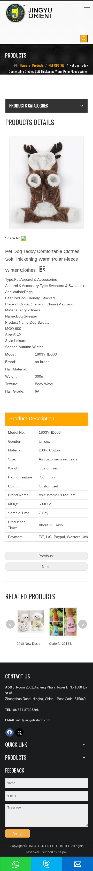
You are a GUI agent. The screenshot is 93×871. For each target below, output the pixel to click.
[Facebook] (9, 732)
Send (17, 833)
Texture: (11, 384)
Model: (10, 354)
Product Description (31, 418)
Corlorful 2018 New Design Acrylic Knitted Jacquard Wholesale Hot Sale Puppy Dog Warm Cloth (62, 644)
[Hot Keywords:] (84, 38)
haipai (62, 852)
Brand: (10, 362)
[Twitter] (19, 732)
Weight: (11, 376)
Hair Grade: (14, 391)
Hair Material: (16, 369)
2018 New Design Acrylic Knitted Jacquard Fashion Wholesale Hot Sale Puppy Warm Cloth (30, 644)
